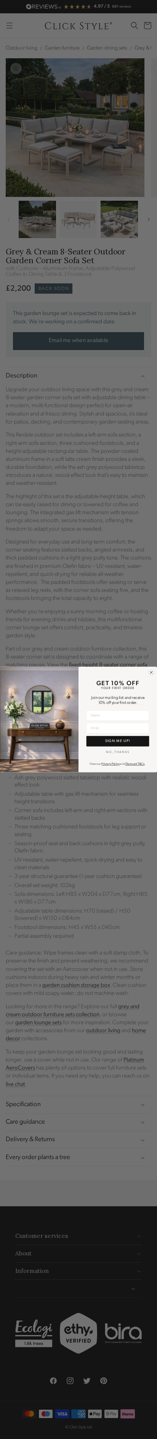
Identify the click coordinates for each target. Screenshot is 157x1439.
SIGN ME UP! (118, 741)
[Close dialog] (151, 672)
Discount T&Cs (134, 764)
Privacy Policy (110, 764)
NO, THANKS (117, 751)
